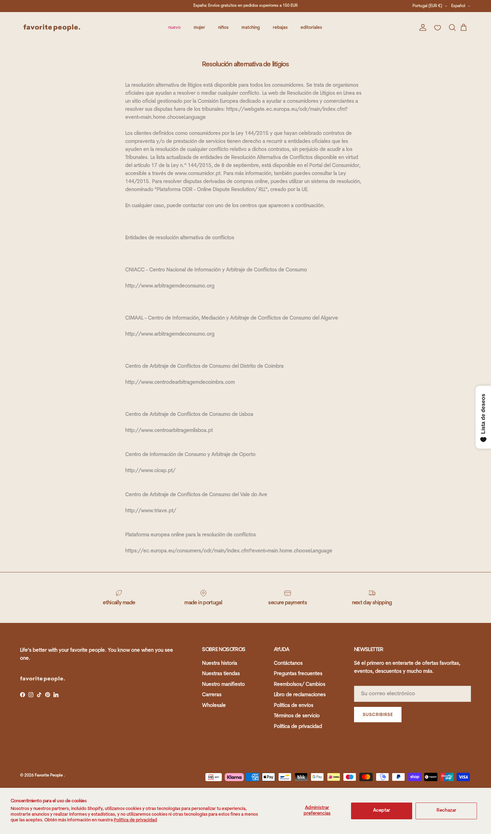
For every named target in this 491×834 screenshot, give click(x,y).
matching (250, 27)
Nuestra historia (219, 663)
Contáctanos (288, 663)
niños (223, 27)
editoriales (311, 27)
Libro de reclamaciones (300, 695)
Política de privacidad (135, 820)
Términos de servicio (297, 716)
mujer (199, 27)
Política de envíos (293, 705)
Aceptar (381, 810)
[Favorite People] (52, 28)
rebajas (280, 27)
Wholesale (214, 705)
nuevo (174, 27)
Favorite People (49, 775)
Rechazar (446, 810)
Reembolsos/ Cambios (299, 684)
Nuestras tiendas (221, 673)
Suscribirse (378, 715)
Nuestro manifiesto (223, 684)
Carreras (211, 695)
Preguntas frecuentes (298, 673)
